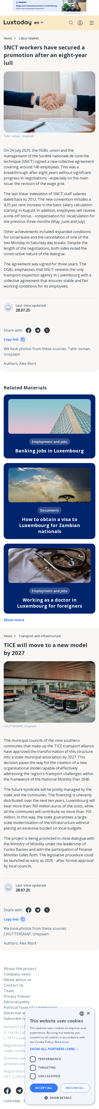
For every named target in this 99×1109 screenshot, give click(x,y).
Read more (62, 1042)
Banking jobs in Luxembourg (49, 451)
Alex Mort (27, 363)
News (8, 38)
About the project (20, 968)
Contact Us (13, 985)
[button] (60, 1049)
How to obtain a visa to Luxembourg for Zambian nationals (49, 525)
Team (9, 991)
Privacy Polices (17, 996)
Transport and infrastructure (40, 636)
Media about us (17, 980)
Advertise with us (19, 1013)
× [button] (88, 1013)
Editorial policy (17, 1002)
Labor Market (29, 38)
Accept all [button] (43, 1088)
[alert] (59, 1056)
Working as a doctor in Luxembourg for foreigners (49, 603)
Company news (17, 974)
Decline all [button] (75, 1088)
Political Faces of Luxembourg (30, 1007)
